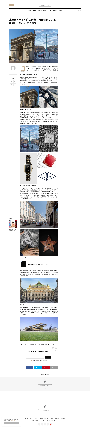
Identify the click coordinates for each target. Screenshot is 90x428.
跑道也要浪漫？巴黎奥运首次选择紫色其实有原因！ (42, 344)
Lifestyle (51, 418)
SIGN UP (48, 357)
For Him (57, 418)
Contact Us (63, 418)
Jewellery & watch (44, 418)
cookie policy (13, 420)
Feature (26, 418)
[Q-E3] (45, 4)
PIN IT (40, 138)
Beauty (31, 418)
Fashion (36, 418)
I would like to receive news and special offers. (39, 360)
